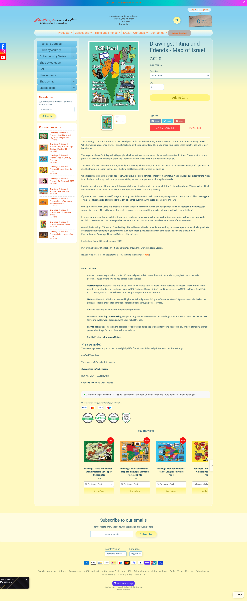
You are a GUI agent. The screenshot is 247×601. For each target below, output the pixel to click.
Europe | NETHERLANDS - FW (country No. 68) (36, 582)
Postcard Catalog (51, 43)
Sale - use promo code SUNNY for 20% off (123, 2)
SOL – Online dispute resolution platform (147, 571)
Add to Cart (99, 491)
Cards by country (58, 50)
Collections (84, 33)
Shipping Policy (124, 574)
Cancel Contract (179, 33)
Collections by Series (58, 57)
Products (65, 33)
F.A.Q (172, 571)
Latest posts (58, 88)
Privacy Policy (108, 574)
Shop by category (50, 62)
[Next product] (212, 465)
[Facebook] (3, 46)
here (147, 254)
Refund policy (202, 571)
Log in (193, 10)
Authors (62, 571)
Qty (151, 82)
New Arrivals (48, 75)
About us (51, 571)
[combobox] (99, 484)
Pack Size (154, 71)
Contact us (159, 33)
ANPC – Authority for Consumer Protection (104, 571)
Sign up (204, 10)
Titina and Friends (108, 33)
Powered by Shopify (123, 589)
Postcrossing (75, 571)
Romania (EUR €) (114, 553)
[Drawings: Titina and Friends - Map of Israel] (107, 122)
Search (41, 571)
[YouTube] (3, 57)
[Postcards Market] (55, 20)
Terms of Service (185, 571)
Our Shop (141, 33)
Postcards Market (123, 587)
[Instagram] (3, 51)
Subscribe (47, 116)
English (134, 553)
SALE (126, 32)
